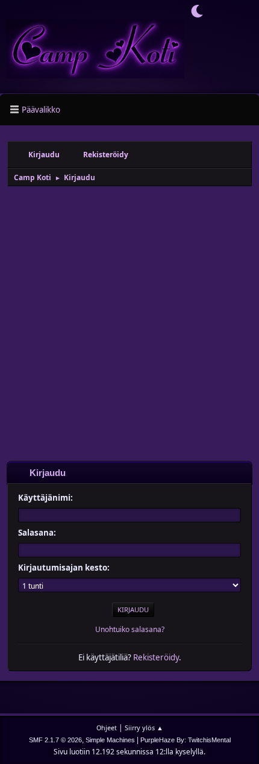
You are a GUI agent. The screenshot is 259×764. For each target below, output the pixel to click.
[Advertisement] (129, 322)
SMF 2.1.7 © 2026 (55, 740)
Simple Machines (110, 740)
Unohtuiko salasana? (129, 629)
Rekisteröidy (156, 657)
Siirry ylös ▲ (144, 727)
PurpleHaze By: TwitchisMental (185, 740)
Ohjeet (106, 727)
